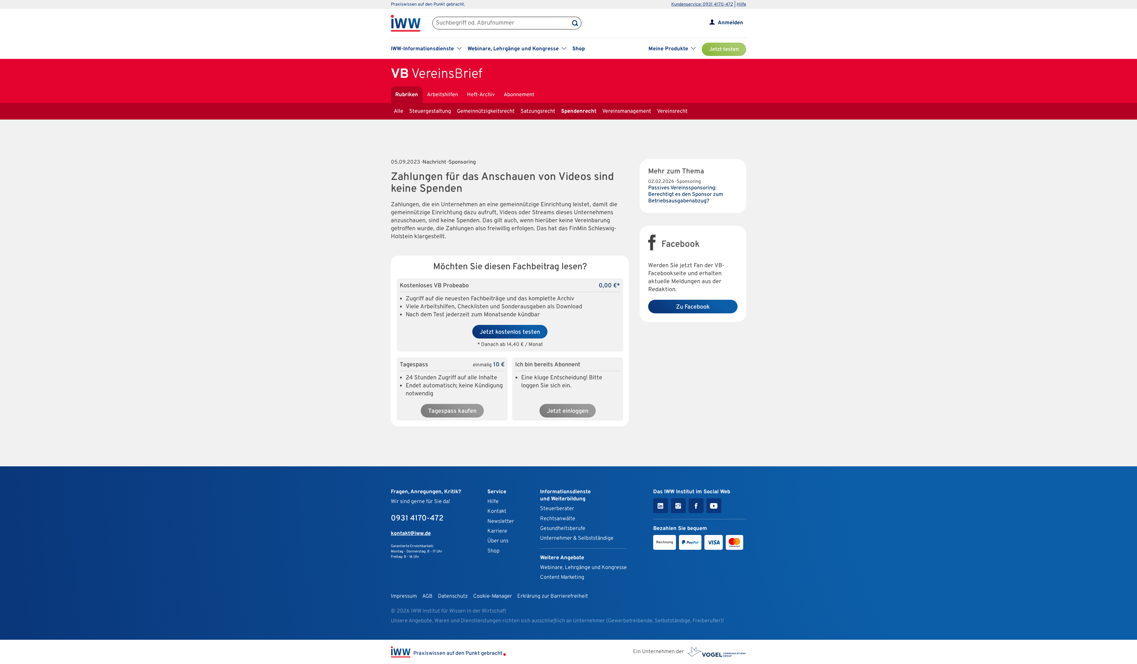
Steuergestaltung (430, 111)
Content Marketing (562, 577)
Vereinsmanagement (626, 111)
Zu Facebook (693, 307)
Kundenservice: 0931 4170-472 (702, 4)
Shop (578, 49)
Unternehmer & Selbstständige (577, 538)
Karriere (497, 531)
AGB (427, 596)
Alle (398, 111)
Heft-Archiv (481, 94)
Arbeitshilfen (442, 94)
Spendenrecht (578, 111)
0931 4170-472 (417, 518)
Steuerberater (557, 508)
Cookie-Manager (492, 596)
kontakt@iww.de (411, 533)
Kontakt (496, 511)
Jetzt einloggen (567, 411)
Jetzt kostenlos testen (510, 332)
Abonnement (519, 94)
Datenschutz (453, 596)
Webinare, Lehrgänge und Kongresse (583, 567)
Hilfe (741, 4)
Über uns (497, 541)
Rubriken (406, 94)
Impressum (404, 596)
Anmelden (730, 23)
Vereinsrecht (672, 111)
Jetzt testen (724, 49)
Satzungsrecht (538, 111)
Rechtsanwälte (557, 518)
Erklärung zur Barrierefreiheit (552, 596)
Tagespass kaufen (452, 411)
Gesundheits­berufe (562, 528)
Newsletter (500, 521)
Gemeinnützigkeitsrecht (486, 111)
